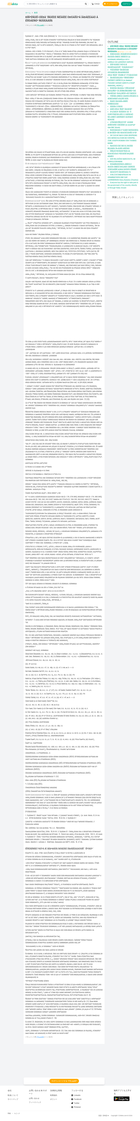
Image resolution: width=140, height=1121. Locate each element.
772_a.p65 (40, 25)
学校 (9, 1113)
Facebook (77, 1099)
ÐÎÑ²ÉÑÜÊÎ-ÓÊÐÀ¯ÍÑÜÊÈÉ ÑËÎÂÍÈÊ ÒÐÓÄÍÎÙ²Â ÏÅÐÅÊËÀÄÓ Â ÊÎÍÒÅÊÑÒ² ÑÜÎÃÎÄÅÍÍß (122, 49)
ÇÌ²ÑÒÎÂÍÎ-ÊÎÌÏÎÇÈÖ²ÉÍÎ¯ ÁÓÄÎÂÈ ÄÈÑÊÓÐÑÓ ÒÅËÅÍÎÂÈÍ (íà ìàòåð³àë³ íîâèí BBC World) (121, 125)
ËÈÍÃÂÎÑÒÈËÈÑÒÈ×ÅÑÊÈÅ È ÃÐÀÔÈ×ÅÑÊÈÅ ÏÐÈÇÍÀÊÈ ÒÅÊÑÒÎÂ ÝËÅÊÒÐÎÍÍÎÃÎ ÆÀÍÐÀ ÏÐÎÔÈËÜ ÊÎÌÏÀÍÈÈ (122, 166)
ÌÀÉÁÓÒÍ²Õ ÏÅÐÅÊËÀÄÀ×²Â (120, 172)
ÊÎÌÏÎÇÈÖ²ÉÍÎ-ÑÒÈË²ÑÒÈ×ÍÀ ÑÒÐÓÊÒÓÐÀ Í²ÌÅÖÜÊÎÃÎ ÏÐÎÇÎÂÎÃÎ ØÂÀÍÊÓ (121, 153)
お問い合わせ (34, 1098)
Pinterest (77, 1107)
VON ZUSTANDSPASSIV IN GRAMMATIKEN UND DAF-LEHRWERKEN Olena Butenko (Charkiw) (123, 177)
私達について (13, 1095)
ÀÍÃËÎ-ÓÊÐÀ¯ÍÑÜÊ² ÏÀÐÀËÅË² (121, 109)
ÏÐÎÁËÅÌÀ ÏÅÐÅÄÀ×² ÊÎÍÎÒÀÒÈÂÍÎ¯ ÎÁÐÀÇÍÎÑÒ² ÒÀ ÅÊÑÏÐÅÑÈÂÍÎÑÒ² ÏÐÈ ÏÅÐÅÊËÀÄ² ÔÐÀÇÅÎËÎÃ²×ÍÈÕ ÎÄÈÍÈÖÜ (122, 90)
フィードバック (35, 1102)
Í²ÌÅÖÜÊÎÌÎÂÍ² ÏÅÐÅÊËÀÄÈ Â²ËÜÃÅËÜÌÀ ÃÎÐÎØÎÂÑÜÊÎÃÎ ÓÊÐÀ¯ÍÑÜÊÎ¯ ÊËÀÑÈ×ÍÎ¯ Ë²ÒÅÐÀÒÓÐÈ (122, 72)
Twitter (76, 1103)
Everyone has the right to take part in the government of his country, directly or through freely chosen (123, 185)
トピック (17, 1113)
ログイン (126, 4)
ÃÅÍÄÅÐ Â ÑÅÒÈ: (116, 106)
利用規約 (53, 1095)
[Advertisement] (11, 42)
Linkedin (77, 1095)
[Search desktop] (85, 4)
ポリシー (53, 1099)
